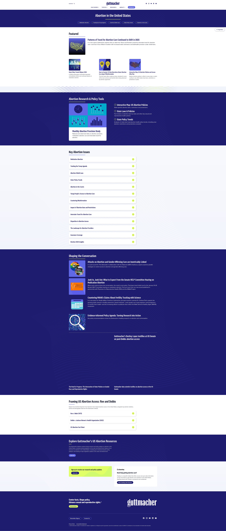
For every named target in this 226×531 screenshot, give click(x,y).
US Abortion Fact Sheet (78, 427)
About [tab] (122, 7)
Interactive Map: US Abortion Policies (132, 104)
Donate (131, 7)
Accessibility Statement (81, 524)
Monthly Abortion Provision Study (86, 131)
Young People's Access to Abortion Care (83, 193)
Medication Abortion (84, 22)
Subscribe (75, 473)
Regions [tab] (113, 7)
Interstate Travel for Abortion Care (81, 214)
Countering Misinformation (79, 200)
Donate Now (73, 506)
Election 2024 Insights (77, 242)
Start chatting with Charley (125, 482)
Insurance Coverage (76, 235)
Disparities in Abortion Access (80, 221)
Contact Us (87, 518)
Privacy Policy (72, 524)
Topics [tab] (104, 7)
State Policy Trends (128, 22)
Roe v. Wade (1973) (76, 413)
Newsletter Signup (75, 518)
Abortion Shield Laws (115, 22)
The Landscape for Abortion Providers (82, 228)
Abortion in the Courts (142, 22)
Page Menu (220, 29)
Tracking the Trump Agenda (99, 22)
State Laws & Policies (126, 111)
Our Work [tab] (94, 7)
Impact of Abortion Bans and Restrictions (83, 207)
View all (72, 455)
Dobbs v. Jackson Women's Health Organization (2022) (87, 420)
